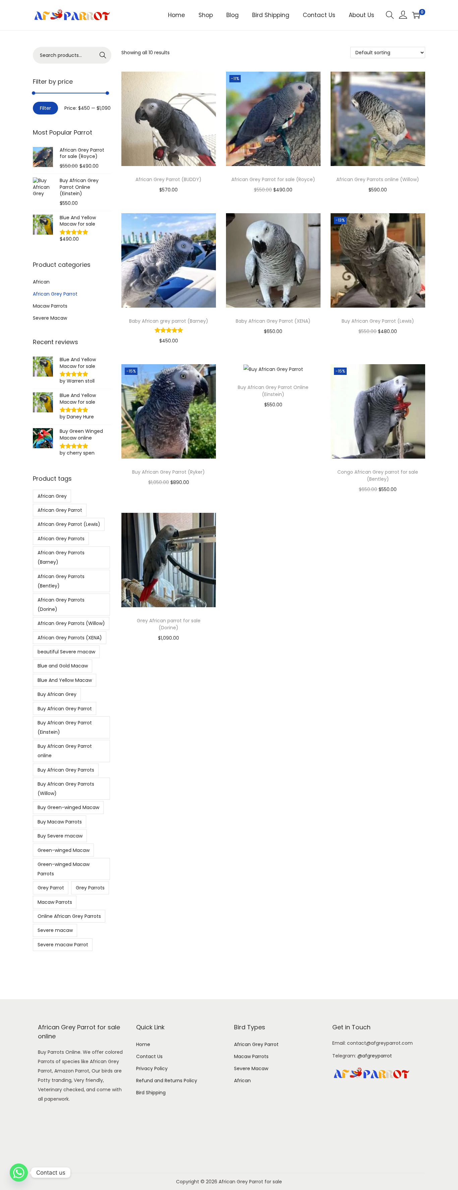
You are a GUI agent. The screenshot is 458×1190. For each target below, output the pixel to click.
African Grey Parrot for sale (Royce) (273, 179)
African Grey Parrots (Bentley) (61, 581)
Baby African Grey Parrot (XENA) (273, 321)
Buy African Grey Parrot (65, 708)
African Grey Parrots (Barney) (61, 557)
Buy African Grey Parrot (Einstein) (65, 727)
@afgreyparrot (374, 1055)
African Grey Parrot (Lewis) (69, 524)
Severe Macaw (50, 318)
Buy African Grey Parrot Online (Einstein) (273, 391)
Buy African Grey (57, 694)
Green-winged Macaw (64, 850)
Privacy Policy (152, 1068)
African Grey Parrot (55, 294)
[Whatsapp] (19, 1173)
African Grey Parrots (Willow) (71, 623)
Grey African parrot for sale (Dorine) (169, 624)
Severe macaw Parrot (63, 944)
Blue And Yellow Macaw (65, 680)
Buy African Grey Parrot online (65, 751)
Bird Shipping (151, 1092)
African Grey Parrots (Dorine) (61, 605)
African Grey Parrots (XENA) (70, 637)
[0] (416, 15)
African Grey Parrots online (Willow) (377, 179)
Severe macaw (55, 930)
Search (103, 55)
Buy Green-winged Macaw (68, 807)
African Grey (52, 496)
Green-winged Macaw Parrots (64, 869)
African (41, 282)
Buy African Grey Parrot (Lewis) (378, 321)
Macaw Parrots (50, 306)
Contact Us (149, 1056)
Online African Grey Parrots (69, 916)
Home (143, 1044)
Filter (45, 108)
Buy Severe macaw (60, 835)
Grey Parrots (90, 887)
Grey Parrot (51, 887)
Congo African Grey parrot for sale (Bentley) (377, 475)
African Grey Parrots (61, 538)
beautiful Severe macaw (66, 651)
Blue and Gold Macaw (63, 665)
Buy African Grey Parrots (66, 770)
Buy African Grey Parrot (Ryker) (168, 472)
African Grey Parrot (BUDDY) (168, 179)
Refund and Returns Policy (166, 1080)
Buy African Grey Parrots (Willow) (66, 789)
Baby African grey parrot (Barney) (168, 321)
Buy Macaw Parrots (60, 821)
